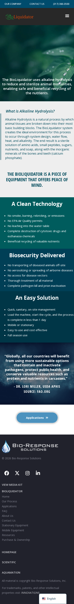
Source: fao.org (37, 391)
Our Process (9, 501)
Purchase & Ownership (16, 540)
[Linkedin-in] (38, 473)
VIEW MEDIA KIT (12, 485)
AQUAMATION (11, 572)
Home (5, 496)
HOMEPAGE (9, 552)
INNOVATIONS (30, 592)
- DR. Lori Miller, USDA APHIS (37, 386)
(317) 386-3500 (61, 4)
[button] (67, 15)
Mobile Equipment (13, 530)
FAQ (4, 511)
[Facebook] (6, 473)
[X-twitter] (17, 473)
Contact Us (37, 4)
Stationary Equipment (15, 525)
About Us (7, 516)
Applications (9, 506)
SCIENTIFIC (9, 562)
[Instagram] (27, 473)
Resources (8, 535)
